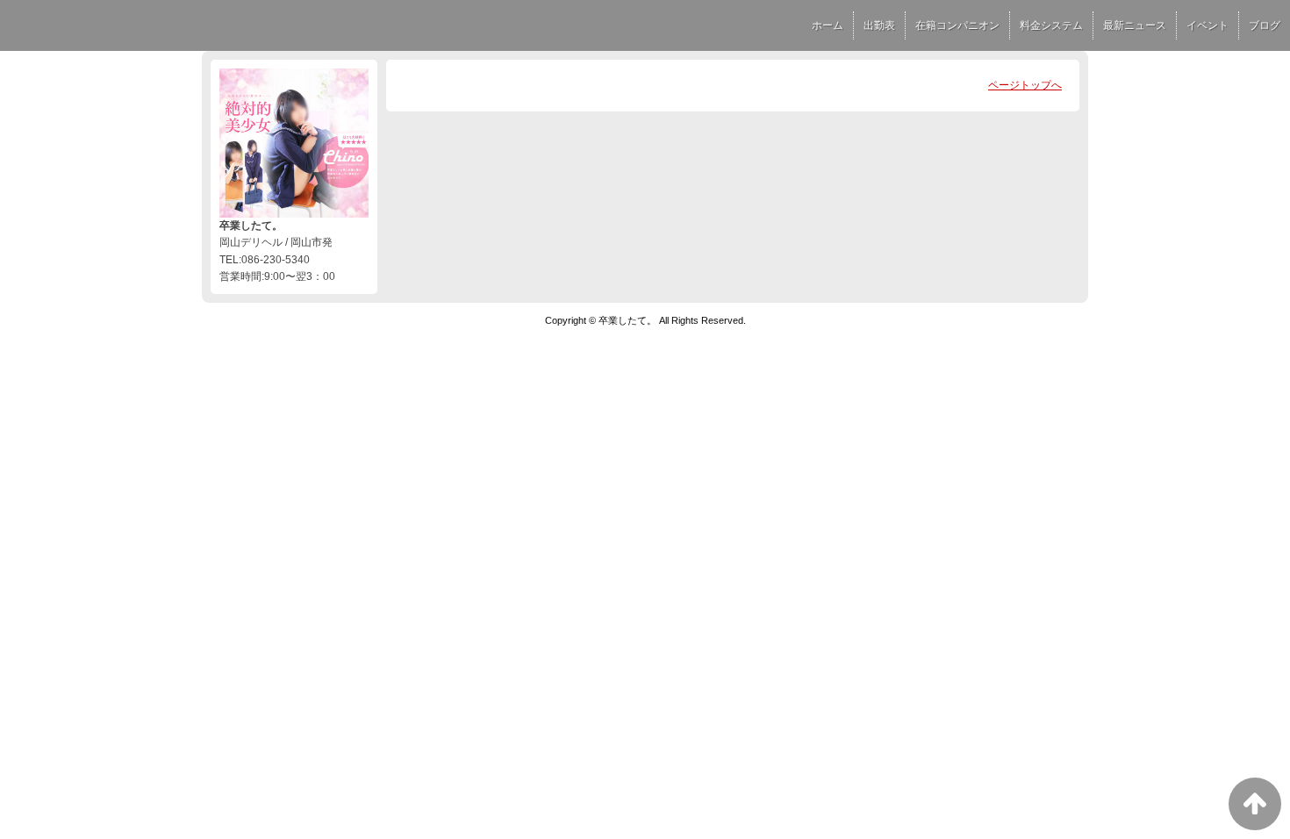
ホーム (827, 25)
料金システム (1051, 25)
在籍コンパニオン (957, 25)
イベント (1207, 25)
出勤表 (879, 25)
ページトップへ (1025, 85)
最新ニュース (1134, 25)
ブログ (1264, 25)
